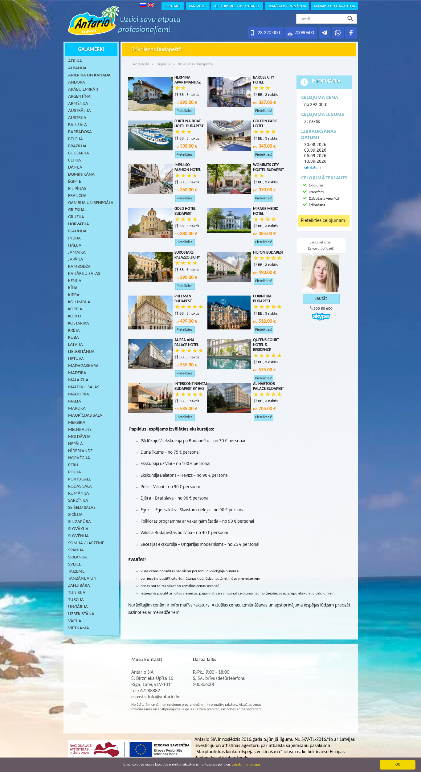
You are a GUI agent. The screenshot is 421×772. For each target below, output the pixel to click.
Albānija (77, 68)
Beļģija (75, 139)
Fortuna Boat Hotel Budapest (188, 123)
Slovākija (78, 529)
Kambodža (79, 266)
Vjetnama (78, 628)
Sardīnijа (78, 500)
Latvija (75, 344)
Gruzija (76, 217)
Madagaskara (83, 366)
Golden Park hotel (265, 123)
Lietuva (76, 359)
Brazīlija (77, 146)
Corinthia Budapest (262, 298)
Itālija (74, 245)
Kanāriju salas (84, 274)
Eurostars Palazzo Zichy (187, 255)
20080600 (304, 33)
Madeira (77, 373)
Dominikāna (81, 174)
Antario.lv (141, 64)
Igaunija (77, 231)
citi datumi (312, 167)
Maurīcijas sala (85, 415)
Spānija (76, 550)
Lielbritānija (81, 351)
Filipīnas (77, 188)
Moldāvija (79, 437)
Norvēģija (79, 458)
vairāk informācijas (246, 764)
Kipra (74, 295)
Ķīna (73, 288)
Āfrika (75, 61)
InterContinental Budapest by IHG (189, 386)
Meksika (76, 422)
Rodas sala (80, 486)
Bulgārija (78, 153)
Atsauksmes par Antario (237, 6)
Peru (73, 465)
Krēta (74, 330)
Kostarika (78, 323)
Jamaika (77, 252)
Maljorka (78, 394)
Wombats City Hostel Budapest (268, 167)
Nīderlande (80, 451)
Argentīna (79, 96)
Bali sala (77, 125)
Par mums (197, 6)
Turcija (76, 600)
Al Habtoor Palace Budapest (268, 386)
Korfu (74, 316)
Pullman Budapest (183, 298)
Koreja (75, 309)
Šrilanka (77, 557)
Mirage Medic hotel (265, 211)
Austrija (77, 118)
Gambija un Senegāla (90, 203)
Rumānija (78, 493)
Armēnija (78, 103)
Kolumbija (79, 302)
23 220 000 (269, 33)
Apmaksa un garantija (334, 6)
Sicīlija (75, 515)
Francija (77, 196)
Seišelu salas (82, 507)
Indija (74, 238)
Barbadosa (80, 132)
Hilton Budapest (268, 253)
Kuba (73, 337)
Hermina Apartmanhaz (187, 80)
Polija (74, 472)
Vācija (74, 621)
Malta (74, 401)
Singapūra (79, 522)
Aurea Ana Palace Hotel (186, 342)
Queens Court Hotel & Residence (266, 345)
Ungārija (78, 607)
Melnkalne (80, 429)
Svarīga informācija (287, 6)
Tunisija (76, 592)
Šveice (74, 564)
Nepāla (75, 444)
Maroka (77, 408)
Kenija (74, 281)
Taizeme (76, 571)
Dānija (75, 167)
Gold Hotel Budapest (185, 211)
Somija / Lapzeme (86, 543)
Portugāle (79, 479)
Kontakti (173, 6)
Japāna (75, 259)
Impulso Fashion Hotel (187, 167)
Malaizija (78, 380)
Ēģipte (74, 181)
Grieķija (76, 210)
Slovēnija (78, 536)
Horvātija (78, 224)
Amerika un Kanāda (89, 75)
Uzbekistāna (81, 614)
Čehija (74, 160)
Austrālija (79, 110)
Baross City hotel (263, 80)
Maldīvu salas (83, 387)
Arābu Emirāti (83, 89)
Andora (76, 82)
